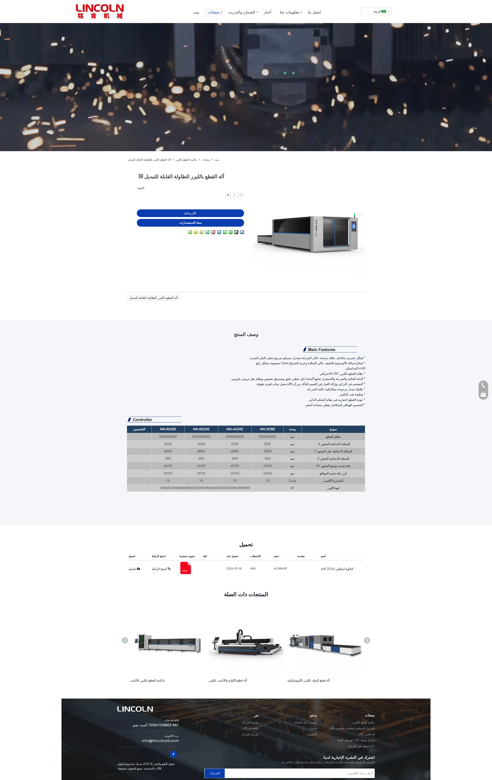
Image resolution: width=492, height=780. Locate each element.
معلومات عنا (290, 12)
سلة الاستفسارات (190, 222)
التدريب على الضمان (305, 722)
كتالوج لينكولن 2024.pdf (337, 569)
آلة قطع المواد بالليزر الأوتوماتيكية (230, 680)
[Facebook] (173, 754)
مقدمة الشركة (250, 722)
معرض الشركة (250, 734)
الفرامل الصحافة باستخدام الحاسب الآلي (352, 728)
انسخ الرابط (160, 569)
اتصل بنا (314, 12)
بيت (196, 12)
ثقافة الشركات (250, 728)
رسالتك (188, 213)
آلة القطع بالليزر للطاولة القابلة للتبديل (153, 298)
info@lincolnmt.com (160, 741)
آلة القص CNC (366, 734)
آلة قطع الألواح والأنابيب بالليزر (149, 680)
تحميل (132, 569)
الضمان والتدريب (241, 12)
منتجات (213, 12)
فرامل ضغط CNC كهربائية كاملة (356, 740)
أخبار (267, 12)
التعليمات (312, 734)
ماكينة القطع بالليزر (364, 722)
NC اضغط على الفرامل (361, 746)
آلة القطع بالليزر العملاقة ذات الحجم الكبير (314, 680)
